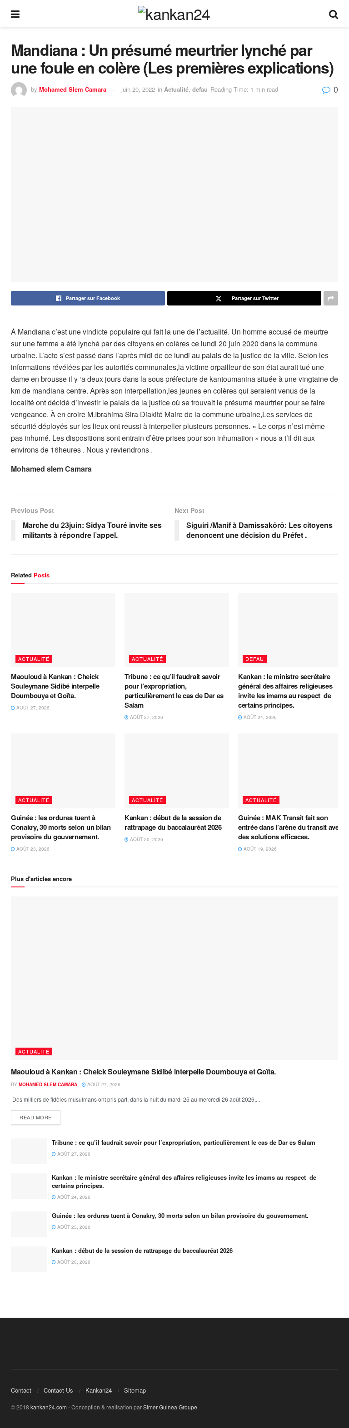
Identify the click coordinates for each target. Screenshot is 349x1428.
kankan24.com (48, 1407)
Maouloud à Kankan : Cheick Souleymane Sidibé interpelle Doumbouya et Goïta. (55, 685)
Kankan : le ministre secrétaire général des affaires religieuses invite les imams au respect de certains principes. (285, 690)
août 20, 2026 (146, 839)
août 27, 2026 (32, 707)
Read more (36, 1117)
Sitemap (135, 1390)
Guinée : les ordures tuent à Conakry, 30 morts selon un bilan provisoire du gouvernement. (60, 827)
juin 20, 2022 (138, 89)
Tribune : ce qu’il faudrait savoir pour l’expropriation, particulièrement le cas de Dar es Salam (174, 690)
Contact (21, 1390)
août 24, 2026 (259, 717)
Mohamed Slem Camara (72, 89)
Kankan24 (98, 1390)
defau (200, 89)
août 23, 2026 (32, 849)
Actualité (176, 89)
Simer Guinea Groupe (170, 1407)
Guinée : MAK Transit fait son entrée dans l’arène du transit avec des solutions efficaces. (290, 827)
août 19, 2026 (259, 849)
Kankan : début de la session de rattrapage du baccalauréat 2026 (173, 822)
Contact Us (58, 1390)
